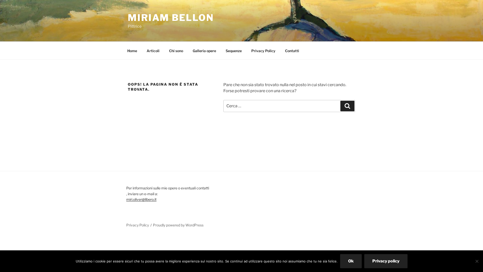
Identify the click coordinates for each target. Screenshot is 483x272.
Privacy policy (385, 261)
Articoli (153, 51)
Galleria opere (204, 51)
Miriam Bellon (171, 17)
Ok (351, 261)
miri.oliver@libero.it (141, 199)
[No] (476, 261)
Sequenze (234, 51)
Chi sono (176, 51)
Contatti (292, 51)
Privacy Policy (263, 51)
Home (132, 51)
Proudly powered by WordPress (178, 225)
